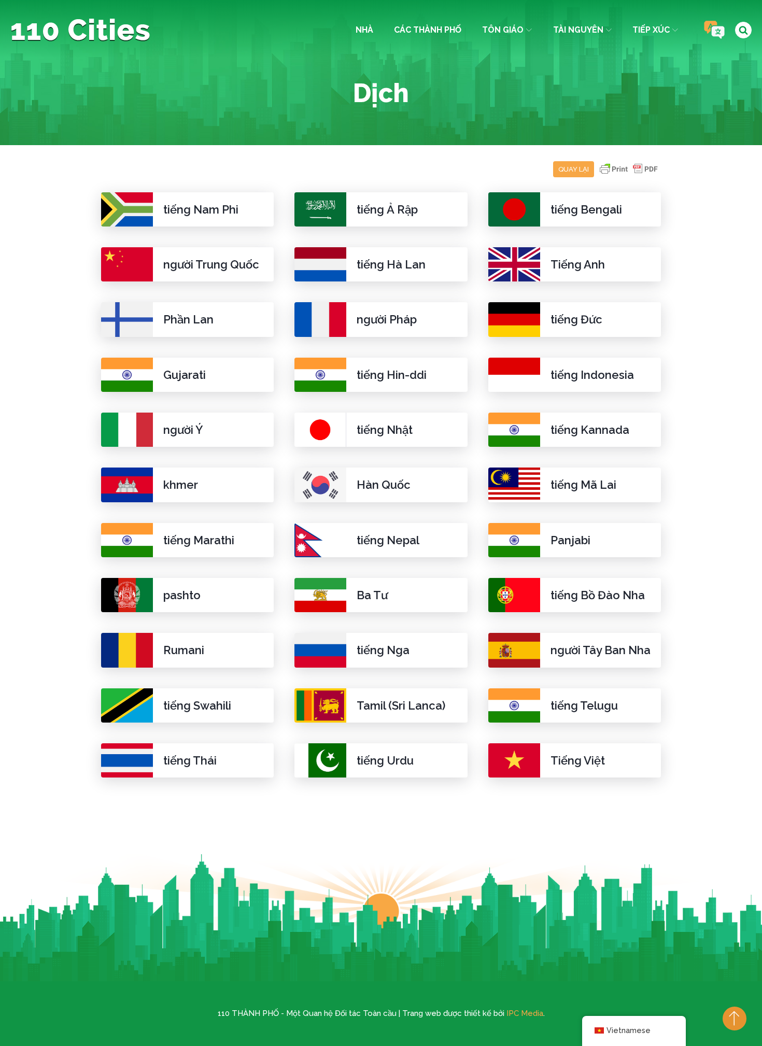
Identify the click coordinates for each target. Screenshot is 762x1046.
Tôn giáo (503, 30)
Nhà (364, 30)
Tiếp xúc (651, 30)
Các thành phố (427, 30)
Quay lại (573, 169)
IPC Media (524, 1013)
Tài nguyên (578, 30)
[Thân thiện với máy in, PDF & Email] (629, 174)
